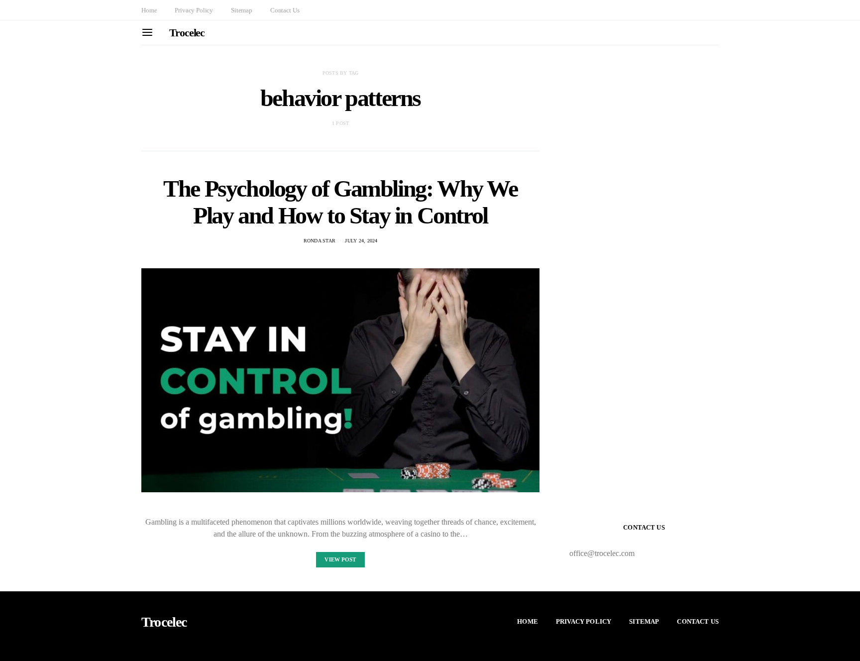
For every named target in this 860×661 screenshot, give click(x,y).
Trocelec (187, 32)
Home (149, 10)
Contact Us (284, 10)
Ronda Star (320, 240)
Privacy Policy (194, 10)
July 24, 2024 (361, 240)
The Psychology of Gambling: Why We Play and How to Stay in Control (340, 201)
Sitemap (241, 10)
